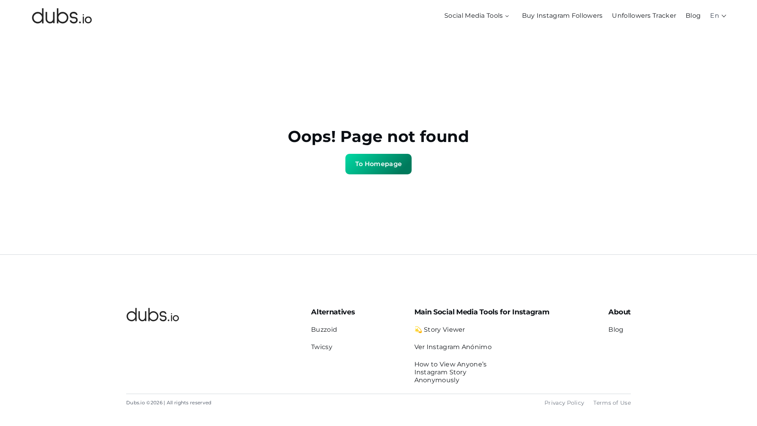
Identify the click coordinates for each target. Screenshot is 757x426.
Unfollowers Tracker (644, 15)
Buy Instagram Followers (562, 15)
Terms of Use (612, 402)
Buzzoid (324, 329)
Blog (693, 15)
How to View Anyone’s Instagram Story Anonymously (450, 372)
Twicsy (321, 347)
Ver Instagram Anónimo (453, 347)
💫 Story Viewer (439, 329)
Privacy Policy (564, 402)
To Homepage (378, 164)
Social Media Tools (473, 15)
